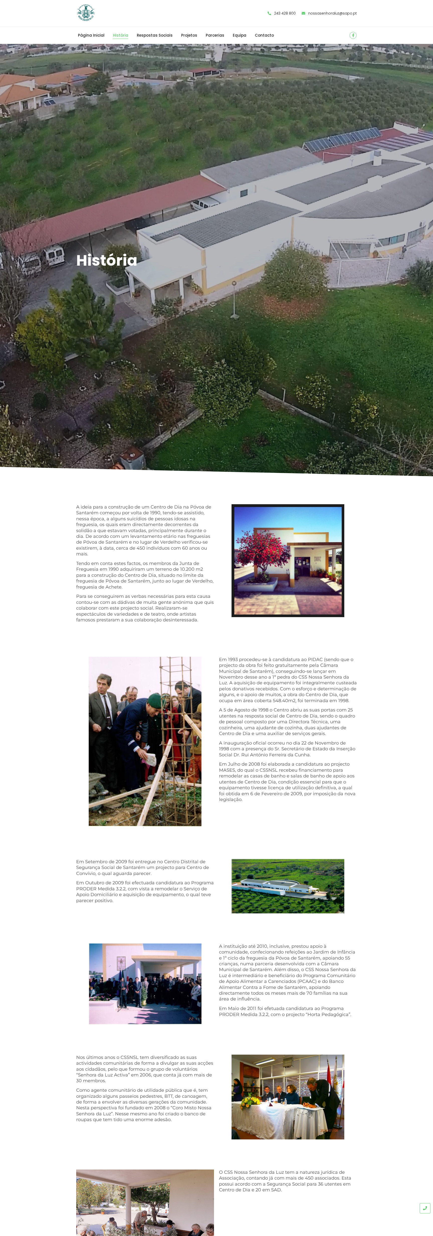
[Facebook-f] (353, 35)
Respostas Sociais (155, 35)
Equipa (239, 35)
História (120, 35)
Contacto (264, 35)
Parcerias (215, 35)
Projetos (189, 35)
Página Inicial (91, 35)
